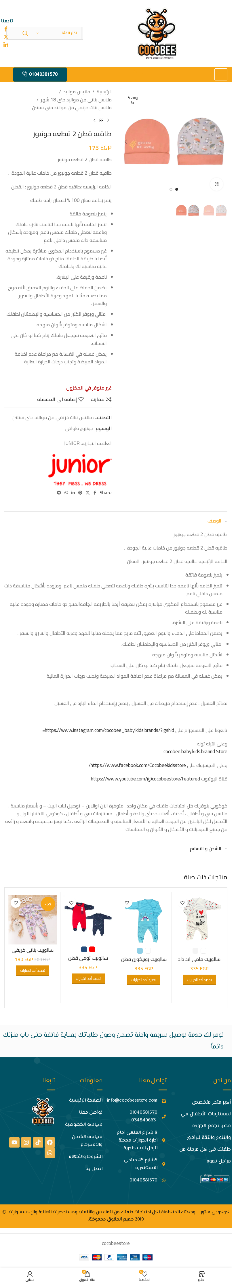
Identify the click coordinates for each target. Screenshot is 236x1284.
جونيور (87, 428)
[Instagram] (26, 1142)
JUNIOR (72, 443)
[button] (221, 141)
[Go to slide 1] (176, 189)
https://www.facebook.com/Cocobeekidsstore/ (137, 765)
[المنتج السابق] (108, 120)
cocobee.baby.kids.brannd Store (195, 751)
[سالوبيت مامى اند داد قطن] (199, 919)
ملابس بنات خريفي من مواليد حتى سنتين (72, 107)
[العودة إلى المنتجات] (101, 120)
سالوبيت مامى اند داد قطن (199, 963)
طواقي (72, 428)
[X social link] (88, 493)
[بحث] (25, 33)
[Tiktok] (38, 1142)
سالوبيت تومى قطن (88, 958)
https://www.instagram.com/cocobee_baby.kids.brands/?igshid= (108, 730)
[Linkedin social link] (73, 493)
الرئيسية (104, 92)
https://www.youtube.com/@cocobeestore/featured (145, 778)
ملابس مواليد (76, 92)
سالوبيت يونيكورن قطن (144, 959)
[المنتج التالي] (94, 120)
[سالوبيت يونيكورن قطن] (144, 919)
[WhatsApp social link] (66, 493)
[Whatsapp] (50, 1153)
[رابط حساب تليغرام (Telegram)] (59, 493)
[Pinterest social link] (80, 493)
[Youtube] (14, 1142)
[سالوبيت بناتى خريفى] (32, 919)
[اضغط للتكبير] (216, 184)
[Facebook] (50, 1142)
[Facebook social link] (95, 493)
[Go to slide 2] (171, 189)
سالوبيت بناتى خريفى (33, 950)
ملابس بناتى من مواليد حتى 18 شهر (76, 100)
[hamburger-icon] (220, 74)
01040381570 (43, 74)
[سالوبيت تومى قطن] (88, 919)
